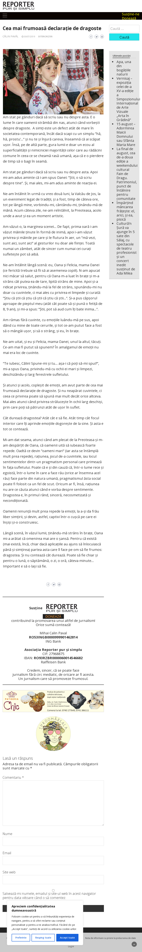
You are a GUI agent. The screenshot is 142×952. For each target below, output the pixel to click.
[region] (45, 923)
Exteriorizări (45, 36)
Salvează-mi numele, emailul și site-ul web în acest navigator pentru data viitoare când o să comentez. (49, 896)
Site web (9, 872)
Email (7, 853)
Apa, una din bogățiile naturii (124, 68)
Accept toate (67, 937)
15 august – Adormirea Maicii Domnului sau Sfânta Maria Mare (126, 134)
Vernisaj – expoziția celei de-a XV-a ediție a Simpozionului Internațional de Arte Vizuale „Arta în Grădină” (128, 99)
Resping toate (43, 937)
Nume (7, 834)
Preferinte (20, 937)
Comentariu (13, 777)
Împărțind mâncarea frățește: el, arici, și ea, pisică (126, 211)
